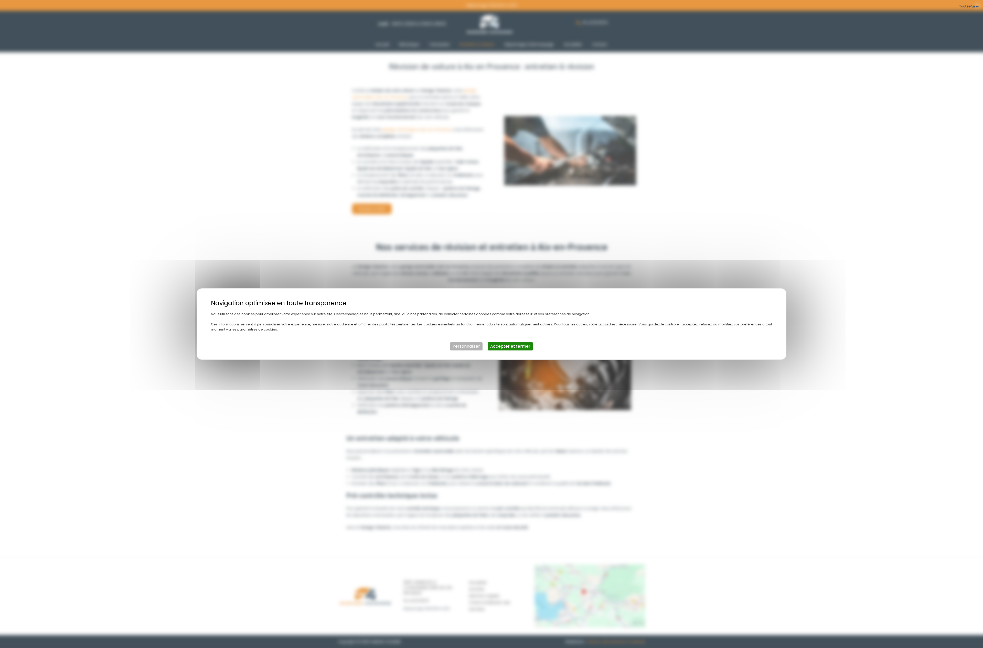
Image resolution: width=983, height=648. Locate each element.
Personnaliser (466, 346)
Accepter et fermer (510, 346)
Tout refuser (969, 6)
